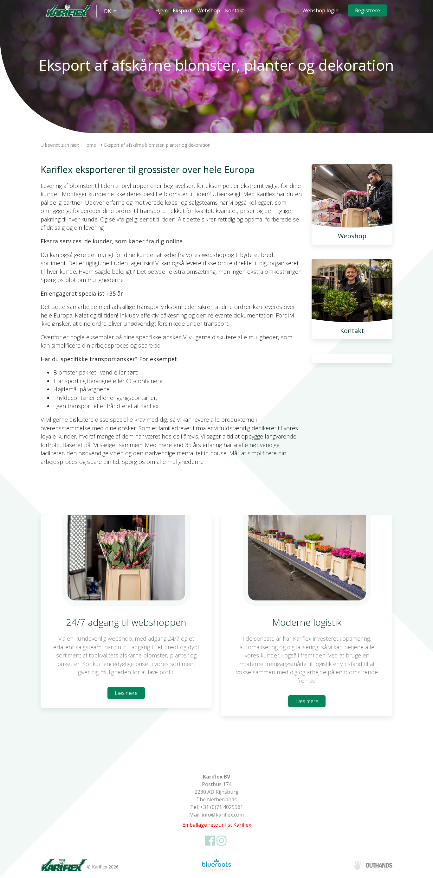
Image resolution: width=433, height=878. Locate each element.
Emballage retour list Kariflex (216, 824)
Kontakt (234, 10)
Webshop (208, 10)
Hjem (161, 10)
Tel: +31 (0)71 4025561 (216, 807)
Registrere (367, 10)
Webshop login (320, 10)
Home (89, 145)
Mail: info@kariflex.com (216, 814)
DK (108, 11)
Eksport (182, 10)
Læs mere (126, 692)
